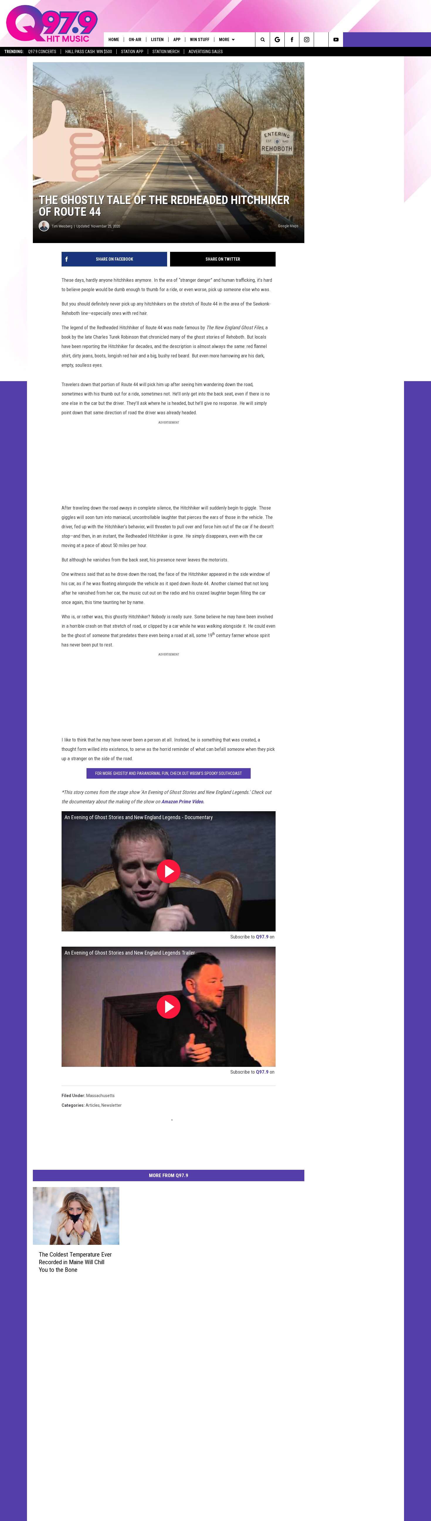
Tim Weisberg (62, 226)
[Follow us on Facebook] (292, 39)
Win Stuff (199, 39)
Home (113, 39)
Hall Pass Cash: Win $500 (88, 51)
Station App (132, 51)
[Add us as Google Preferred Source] (277, 39)
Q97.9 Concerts (42, 51)
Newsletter (111, 1105)
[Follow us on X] (321, 39)
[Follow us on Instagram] (306, 39)
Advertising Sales (206, 51)
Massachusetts (100, 1095)
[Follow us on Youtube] (336, 39)
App (176, 39)
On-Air (135, 39)
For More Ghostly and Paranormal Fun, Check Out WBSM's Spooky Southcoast (168, 773)
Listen (157, 39)
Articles (93, 1105)
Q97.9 (262, 937)
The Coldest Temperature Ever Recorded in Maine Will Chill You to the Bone (75, 1262)
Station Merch (165, 51)
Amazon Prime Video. (182, 801)
